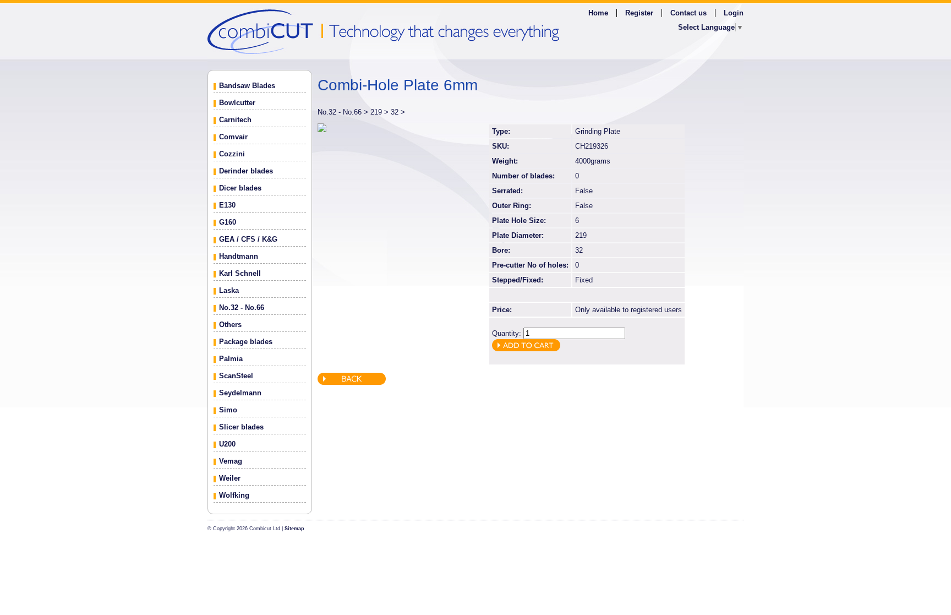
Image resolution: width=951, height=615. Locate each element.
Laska (229, 290)
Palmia (231, 359)
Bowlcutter (237, 103)
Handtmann (238, 256)
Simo (228, 410)
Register (639, 13)
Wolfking (234, 495)
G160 (227, 222)
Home (598, 13)
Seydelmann (240, 393)
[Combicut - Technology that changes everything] (475, 31)
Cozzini (232, 154)
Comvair (233, 137)
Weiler (230, 478)
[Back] (352, 382)
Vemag (230, 461)
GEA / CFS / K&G (248, 239)
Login (734, 13)
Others (230, 324)
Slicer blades (241, 427)
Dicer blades (240, 188)
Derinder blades (246, 171)
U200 (227, 444)
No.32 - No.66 (241, 307)
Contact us (688, 13)
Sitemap (294, 528)
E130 (227, 205)
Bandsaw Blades (247, 85)
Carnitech (235, 120)
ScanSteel (236, 376)
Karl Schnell (240, 273)
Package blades (245, 342)
